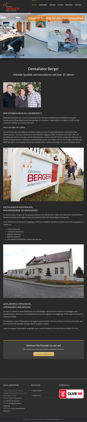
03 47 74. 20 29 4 (15, 398)
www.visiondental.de (52, 419)
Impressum (36, 395)
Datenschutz (37, 391)
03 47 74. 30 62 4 (13, 401)
